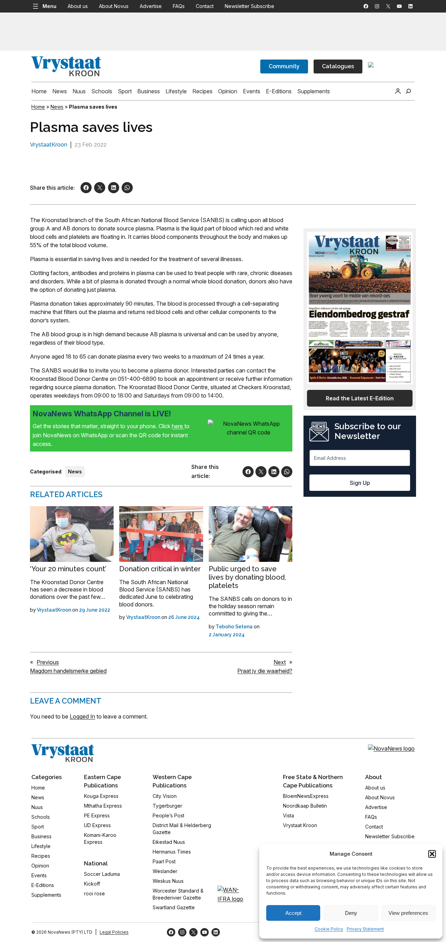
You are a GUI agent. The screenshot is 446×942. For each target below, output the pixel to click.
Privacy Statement (365, 929)
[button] (432, 853)
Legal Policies (114, 932)
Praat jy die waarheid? (264, 670)
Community (284, 66)
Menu (49, 6)
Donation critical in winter (160, 569)
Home (38, 107)
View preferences (408, 913)
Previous (48, 662)
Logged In (82, 716)
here (178, 426)
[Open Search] (408, 91)
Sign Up (360, 482)
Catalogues (338, 66)
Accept (293, 913)
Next (280, 662)
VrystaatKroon (48, 144)
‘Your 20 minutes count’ (68, 569)
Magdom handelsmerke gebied (68, 670)
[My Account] (398, 91)
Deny (351, 913)
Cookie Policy (329, 929)
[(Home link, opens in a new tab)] (62, 753)
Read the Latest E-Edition (360, 398)
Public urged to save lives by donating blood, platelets (247, 577)
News (57, 107)
